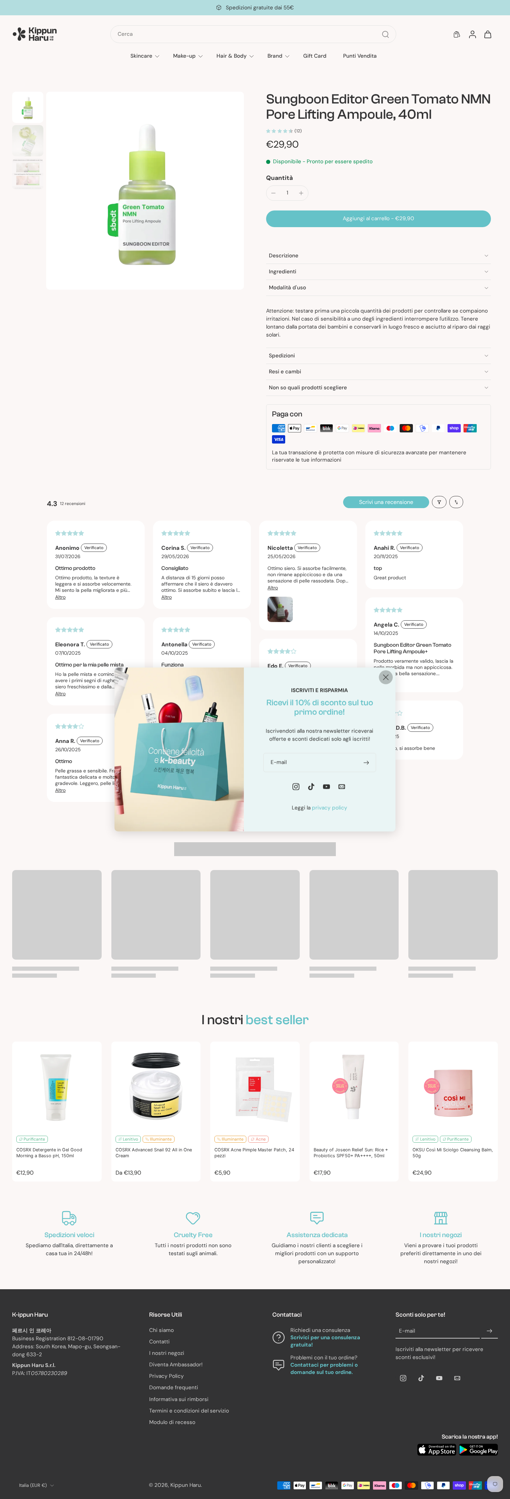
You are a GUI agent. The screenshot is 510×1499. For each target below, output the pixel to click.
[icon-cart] (487, 34)
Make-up (184, 55)
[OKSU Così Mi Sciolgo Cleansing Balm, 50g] (453, 1086)
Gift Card (314, 55)
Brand (274, 55)
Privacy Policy (166, 1376)
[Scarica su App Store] (436, 1450)
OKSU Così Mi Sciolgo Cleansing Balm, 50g (453, 1152)
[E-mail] (457, 1378)
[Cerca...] (385, 34)
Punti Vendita (360, 55)
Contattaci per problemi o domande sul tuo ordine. (324, 1368)
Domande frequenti (173, 1387)
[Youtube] (439, 1378)
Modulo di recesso (172, 1422)
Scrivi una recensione (386, 502)
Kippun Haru (185, 1485)
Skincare (141, 55)
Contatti (159, 1341)
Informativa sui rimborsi (179, 1399)
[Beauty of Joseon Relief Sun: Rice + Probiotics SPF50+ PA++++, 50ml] (354, 1086)
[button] (378, 218)
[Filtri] (439, 502)
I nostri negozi (166, 1353)
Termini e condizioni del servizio (189, 1410)
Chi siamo (161, 1330)
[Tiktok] (421, 1378)
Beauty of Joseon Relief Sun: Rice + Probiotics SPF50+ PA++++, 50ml (351, 1152)
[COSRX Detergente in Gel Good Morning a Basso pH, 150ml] (57, 1086)
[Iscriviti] (489, 1331)
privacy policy (329, 807)
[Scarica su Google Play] (478, 1450)
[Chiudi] (386, 677)
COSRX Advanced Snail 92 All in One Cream (154, 1152)
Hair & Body (231, 55)
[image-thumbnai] (27, 107)
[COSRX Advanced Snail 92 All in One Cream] (156, 1086)
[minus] (273, 193)
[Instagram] (403, 1378)
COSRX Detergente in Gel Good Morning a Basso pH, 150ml (49, 1152)
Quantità (279, 178)
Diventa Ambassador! (176, 1364)
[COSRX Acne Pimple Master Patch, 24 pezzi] (255, 1086)
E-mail (407, 1330)
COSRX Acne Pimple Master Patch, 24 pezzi (254, 1152)
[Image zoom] (145, 191)
